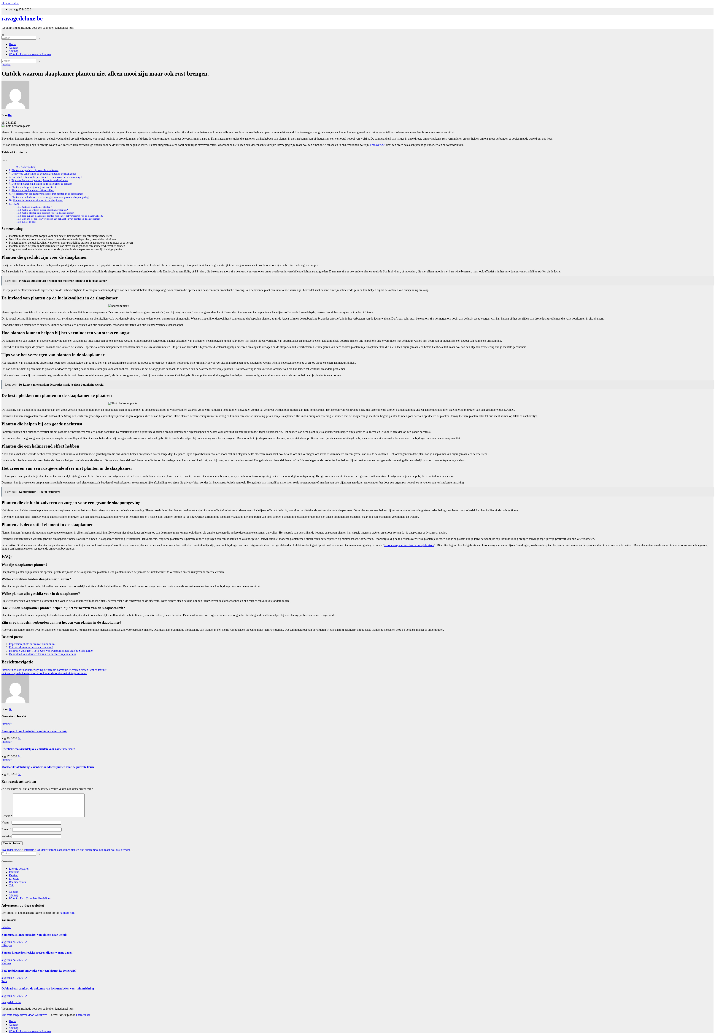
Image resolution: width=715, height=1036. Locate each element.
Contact (13, 47)
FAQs (16, 203)
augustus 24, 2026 (12, 960)
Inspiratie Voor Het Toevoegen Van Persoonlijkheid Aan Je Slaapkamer (51, 650)
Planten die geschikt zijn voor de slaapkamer (35, 170)
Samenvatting (28, 167)
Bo (10, 115)
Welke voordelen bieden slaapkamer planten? (45, 209)
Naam (6, 822)
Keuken (13, 875)
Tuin (11, 885)
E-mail (6, 829)
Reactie (6, 816)
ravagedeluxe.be (22, 18)
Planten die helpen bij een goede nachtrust (34, 187)
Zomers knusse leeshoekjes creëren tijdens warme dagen (36, 952)
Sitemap (13, 50)
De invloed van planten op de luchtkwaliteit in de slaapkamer (44, 173)
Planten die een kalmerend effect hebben (33, 190)
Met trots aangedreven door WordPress (24, 1014)
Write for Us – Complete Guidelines (30, 54)
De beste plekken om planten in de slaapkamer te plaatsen (42, 183)
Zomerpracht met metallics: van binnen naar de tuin (34, 731)
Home (12, 44)
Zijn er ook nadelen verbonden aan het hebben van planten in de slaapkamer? (61, 218)
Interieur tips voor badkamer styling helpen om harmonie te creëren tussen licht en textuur (53, 669)
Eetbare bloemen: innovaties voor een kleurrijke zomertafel (38, 970)
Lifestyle (14, 878)
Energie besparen (19, 868)
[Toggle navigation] (2, 35)
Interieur (6, 64)
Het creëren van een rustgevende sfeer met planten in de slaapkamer (47, 193)
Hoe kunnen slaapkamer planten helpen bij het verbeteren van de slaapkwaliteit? (62, 215)
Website (6, 836)
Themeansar (83, 1014)
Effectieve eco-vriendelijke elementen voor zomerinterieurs (38, 749)
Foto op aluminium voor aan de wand (31, 647)
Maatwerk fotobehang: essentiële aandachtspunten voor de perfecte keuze (47, 767)
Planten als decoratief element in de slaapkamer (38, 200)
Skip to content (10, 3)
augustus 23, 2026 (12, 977)
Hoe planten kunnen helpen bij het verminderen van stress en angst (47, 176)
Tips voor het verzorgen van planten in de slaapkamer (40, 180)
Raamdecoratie (17, 882)
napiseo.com (67, 912)
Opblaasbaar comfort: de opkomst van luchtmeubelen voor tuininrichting (47, 988)
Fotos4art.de (377, 144)
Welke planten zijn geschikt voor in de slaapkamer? (48, 212)
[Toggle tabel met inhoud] (4, 160)
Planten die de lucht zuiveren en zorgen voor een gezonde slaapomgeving (50, 197)
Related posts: (29, 221)
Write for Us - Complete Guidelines (30, 898)
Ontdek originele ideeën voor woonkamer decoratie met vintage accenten (44, 673)
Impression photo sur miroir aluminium (32, 644)
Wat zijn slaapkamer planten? (37, 206)
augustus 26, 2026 (12, 942)
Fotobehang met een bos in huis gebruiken (409, 545)
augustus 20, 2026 (12, 995)
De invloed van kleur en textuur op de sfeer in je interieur (42, 654)
